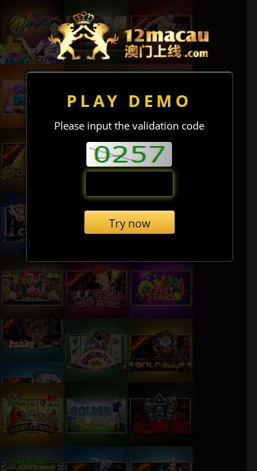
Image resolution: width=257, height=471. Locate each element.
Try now (129, 223)
